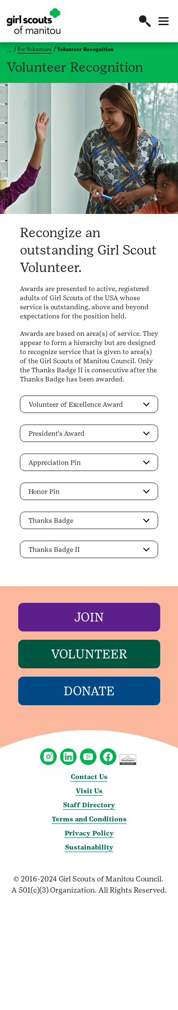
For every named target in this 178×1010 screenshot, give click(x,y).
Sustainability (89, 847)
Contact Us (89, 777)
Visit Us (89, 791)
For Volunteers (34, 49)
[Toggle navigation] (163, 21)
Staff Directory (89, 805)
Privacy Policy (89, 833)
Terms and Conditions (89, 819)
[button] (145, 21)
